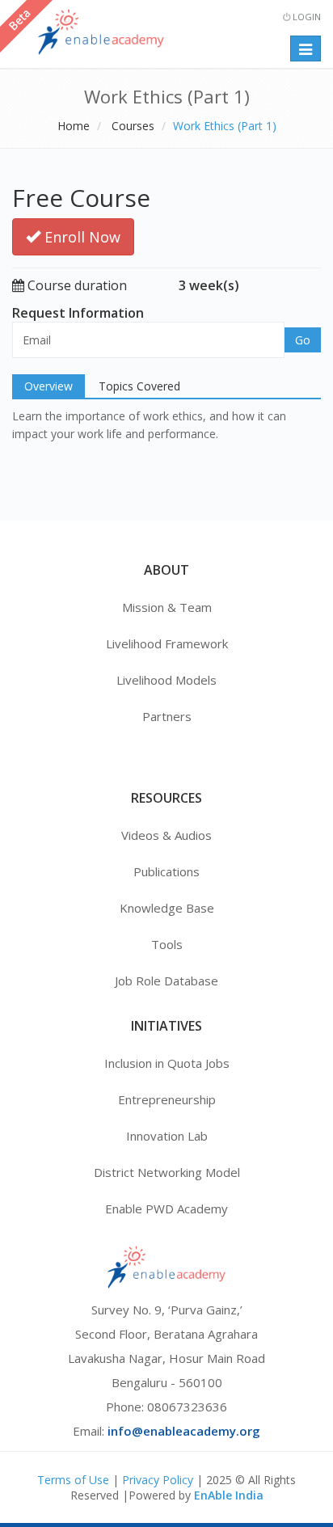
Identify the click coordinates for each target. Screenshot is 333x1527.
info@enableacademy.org (183, 1431)
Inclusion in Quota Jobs (167, 1063)
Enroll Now (80, 237)
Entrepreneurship (167, 1099)
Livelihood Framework (167, 643)
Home (73, 125)
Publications (166, 871)
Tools (167, 944)
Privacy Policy (157, 1479)
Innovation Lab (167, 1136)
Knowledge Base (167, 908)
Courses (133, 125)
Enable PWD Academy (166, 1208)
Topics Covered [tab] (139, 386)
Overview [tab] (48, 386)
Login (305, 17)
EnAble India (228, 1495)
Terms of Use (73, 1479)
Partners (167, 716)
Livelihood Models (166, 680)
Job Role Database (166, 980)
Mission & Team (167, 607)
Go (302, 340)
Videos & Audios (166, 835)
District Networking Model (167, 1172)
